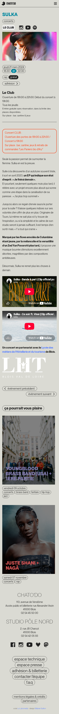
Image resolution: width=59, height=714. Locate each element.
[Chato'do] (8, 3)
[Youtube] (28, 28)
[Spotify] (35, 28)
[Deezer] (38, 644)
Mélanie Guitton (40, 709)
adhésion (10, 83)
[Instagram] (21, 28)
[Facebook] (13, 644)
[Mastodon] (46, 644)
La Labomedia (22, 709)
